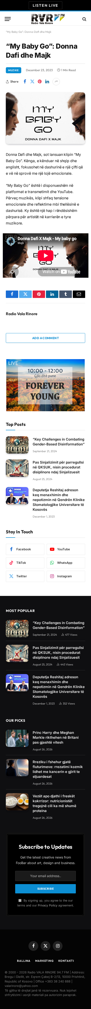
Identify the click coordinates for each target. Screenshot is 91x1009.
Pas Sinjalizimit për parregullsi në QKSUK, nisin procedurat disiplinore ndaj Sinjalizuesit (58, 467)
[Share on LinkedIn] (47, 81)
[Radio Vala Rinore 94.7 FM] (48, 19)
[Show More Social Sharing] (56, 81)
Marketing (44, 960)
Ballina (24, 960)
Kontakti (66, 960)
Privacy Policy (47, 905)
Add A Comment (45, 338)
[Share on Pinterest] (39, 81)
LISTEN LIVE (45, 5)
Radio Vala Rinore (21, 313)
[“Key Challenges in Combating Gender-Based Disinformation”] (17, 445)
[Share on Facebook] (24, 81)
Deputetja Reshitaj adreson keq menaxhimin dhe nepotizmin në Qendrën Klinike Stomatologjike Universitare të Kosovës (59, 500)
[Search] (83, 19)
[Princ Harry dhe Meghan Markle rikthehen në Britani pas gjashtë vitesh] (17, 738)
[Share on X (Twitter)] (32, 81)
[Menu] (8, 19)
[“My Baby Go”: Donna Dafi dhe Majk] (45, 118)
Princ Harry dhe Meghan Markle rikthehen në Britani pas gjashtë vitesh (56, 737)
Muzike (13, 70)
